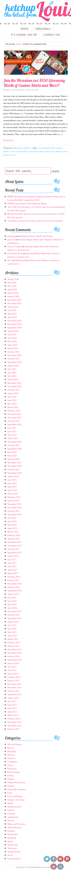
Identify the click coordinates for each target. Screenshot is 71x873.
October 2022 (13, 389)
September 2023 (14, 362)
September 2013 (14, 694)
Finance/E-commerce (16, 789)
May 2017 (12, 566)
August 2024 (13, 330)
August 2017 (13, 555)
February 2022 (13, 410)
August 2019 (13, 476)
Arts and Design (14, 744)
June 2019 (12, 483)
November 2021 (14, 417)
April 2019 (12, 490)
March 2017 (12, 573)
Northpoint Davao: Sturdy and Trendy (36, 236)
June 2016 (12, 600)
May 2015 (12, 632)
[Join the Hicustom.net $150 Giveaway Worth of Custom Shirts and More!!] (35, 62)
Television (12, 848)
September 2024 (14, 327)
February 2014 (13, 677)
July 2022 (11, 396)
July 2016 (11, 597)
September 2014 (14, 659)
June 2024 (12, 337)
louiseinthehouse (18, 89)
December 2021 (14, 414)
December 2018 (14, 504)
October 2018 (13, 510)
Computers (12, 761)
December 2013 (14, 683)
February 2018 (13, 535)
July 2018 (11, 517)
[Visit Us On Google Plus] (60, 861)
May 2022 (12, 403)
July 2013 (11, 701)
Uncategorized (13, 858)
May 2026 (12, 285)
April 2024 (12, 344)
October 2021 (13, 420)
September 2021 (14, 424)
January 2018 (13, 538)
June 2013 (12, 704)
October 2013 (13, 690)
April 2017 (12, 569)
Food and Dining (15, 796)
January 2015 (13, 645)
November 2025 (14, 303)
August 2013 (13, 697)
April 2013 (12, 711)
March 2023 (12, 379)
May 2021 (12, 434)
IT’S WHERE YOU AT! (24, 34)
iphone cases (61, 151)
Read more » (9, 140)
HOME (24, 28)
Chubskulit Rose (14, 253)
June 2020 (12, 452)
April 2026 (12, 289)
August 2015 (13, 621)
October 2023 (13, 358)
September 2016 (14, 590)
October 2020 (13, 445)
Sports (10, 841)
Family (10, 775)
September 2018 (14, 514)
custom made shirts (46, 147)
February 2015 (13, 642)
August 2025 (13, 306)
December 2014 (14, 649)
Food (9, 792)
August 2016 (13, 593)
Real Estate (12, 834)
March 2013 (12, 715)
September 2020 (14, 448)
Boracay (11, 754)
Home (18, 44)
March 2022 (12, 407)
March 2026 (12, 292)
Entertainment (13, 771)
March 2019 (12, 493)
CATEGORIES (43, 28)
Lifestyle (11, 813)
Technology (12, 844)
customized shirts (36, 151)
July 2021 (11, 427)
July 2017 (11, 559)
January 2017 (13, 580)
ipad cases (50, 151)
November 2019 (14, 465)
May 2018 (12, 524)
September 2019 (14, 472)
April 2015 (12, 635)
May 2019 (12, 486)
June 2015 (12, 628)
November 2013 (14, 687)
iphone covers (9, 154)
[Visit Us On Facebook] (53, 861)
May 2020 (12, 455)
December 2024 (14, 320)
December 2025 (14, 299)
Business (11, 758)
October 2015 (13, 614)
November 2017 (14, 545)
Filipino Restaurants (16, 782)
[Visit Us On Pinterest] (67, 861)
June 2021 (12, 431)
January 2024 (13, 351)
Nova (9, 260)
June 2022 (12, 400)
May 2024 (12, 341)
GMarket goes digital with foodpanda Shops (27, 203)
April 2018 (12, 528)
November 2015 (14, 611)
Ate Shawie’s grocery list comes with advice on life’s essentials (35, 220)
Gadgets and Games (16, 799)
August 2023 (13, 365)
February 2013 (13, 718)
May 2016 (12, 604)
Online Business (14, 827)
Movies (10, 820)
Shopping (11, 837)
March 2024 (12, 348)
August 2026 (13, 279)
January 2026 (13, 296)
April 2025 (12, 317)
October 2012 (13, 728)
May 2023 (12, 375)
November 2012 (14, 725)
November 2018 (14, 507)
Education (12, 768)
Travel (10, 855)
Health (10, 803)
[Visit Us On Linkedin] (60, 869)
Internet (10, 810)
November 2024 (14, 324)
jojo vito (11, 239)
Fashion (27, 147)
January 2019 (13, 500)
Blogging (18, 147)
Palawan (11, 830)
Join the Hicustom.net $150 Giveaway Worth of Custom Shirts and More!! (34, 83)
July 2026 (11, 282)
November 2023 (14, 355)
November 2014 (14, 652)
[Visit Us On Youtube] (53, 869)
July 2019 (11, 479)
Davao (10, 765)
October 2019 (13, 469)
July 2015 (11, 625)
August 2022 (13, 393)
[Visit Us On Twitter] (46, 861)
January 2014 (13, 680)
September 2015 (14, 618)
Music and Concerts (16, 823)
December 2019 (14, 462)
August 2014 (13, 663)
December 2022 (14, 382)
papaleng (11, 236)
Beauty (10, 747)
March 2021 (12, 438)
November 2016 (14, 583)
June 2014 (12, 670)
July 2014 (11, 666)
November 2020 (14, 441)
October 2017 (13, 548)
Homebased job (14, 806)
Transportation (13, 851)
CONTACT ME (51, 34)
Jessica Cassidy (14, 246)
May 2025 (12, 313)
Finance (11, 785)
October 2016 (13, 587)
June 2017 (12, 562)
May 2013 (12, 708)
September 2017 (14, 552)
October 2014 (13, 656)
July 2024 (11, 334)
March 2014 (12, 673)
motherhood (12, 816)
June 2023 (12, 372)
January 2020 (13, 459)
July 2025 (11, 310)
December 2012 (14, 722)
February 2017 (13, 576)
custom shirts (22, 151)
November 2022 (14, 386)
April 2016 (12, 607)
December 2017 (14, 542)
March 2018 (12, 531)
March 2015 (12, 638)
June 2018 (12, 521)
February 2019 (13, 497)
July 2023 (11, 369)
